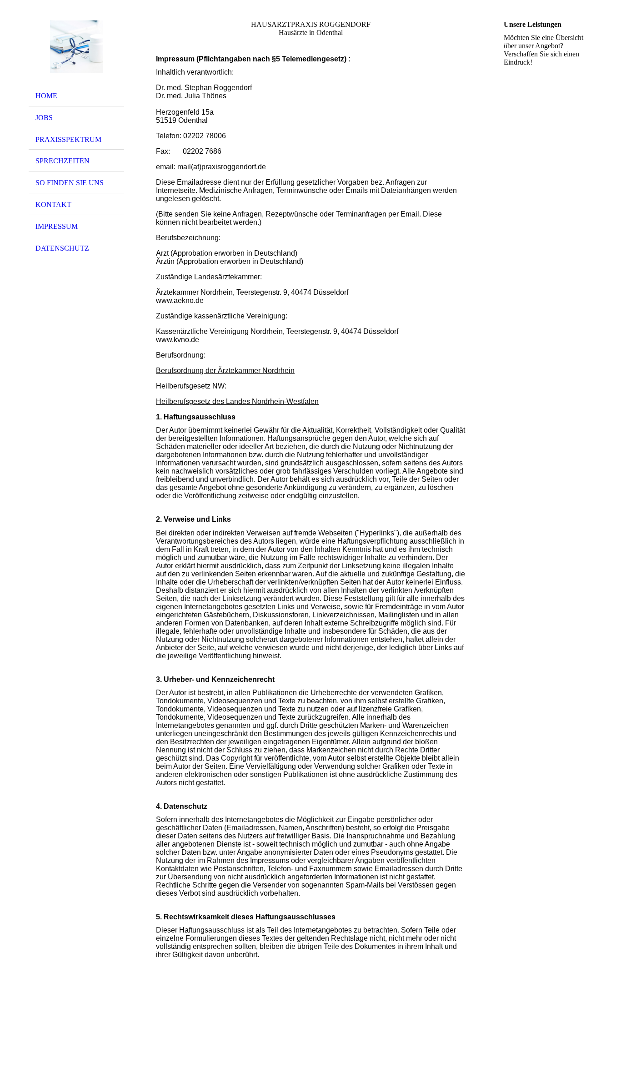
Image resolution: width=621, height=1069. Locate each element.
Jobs (44, 117)
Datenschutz (62, 248)
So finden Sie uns (69, 183)
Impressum (56, 226)
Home (46, 96)
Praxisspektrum (68, 139)
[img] (76, 46)
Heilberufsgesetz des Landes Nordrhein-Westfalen (237, 401)
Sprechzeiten (62, 161)
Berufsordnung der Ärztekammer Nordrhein (225, 370)
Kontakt (53, 204)
